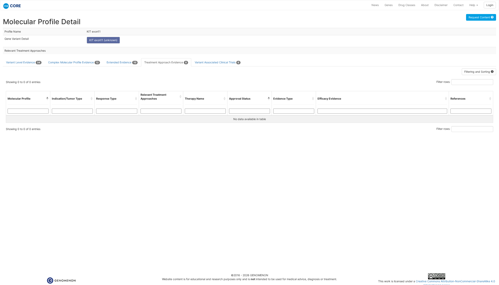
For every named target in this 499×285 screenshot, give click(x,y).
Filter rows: (443, 81)
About (425, 5)
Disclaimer (441, 5)
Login (489, 5)
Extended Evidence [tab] (121, 62)
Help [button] (472, 5)
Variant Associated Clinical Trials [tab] (217, 62)
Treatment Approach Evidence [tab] (165, 62)
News (375, 5)
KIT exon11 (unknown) (103, 40)
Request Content (480, 17)
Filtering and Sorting (477, 71)
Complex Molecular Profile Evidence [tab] (73, 62)
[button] (47, 99)
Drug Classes (406, 5)
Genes (389, 5)
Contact (458, 5)
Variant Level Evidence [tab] (23, 62)
